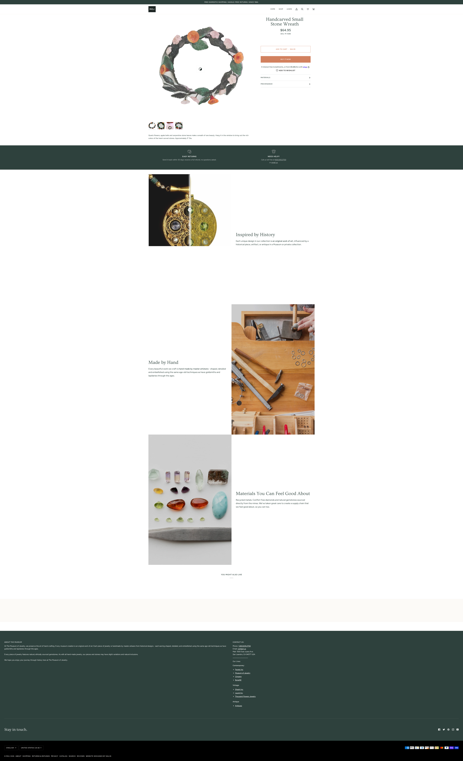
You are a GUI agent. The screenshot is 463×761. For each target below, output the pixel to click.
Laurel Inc (239, 693)
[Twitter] (444, 729)
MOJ (8, 756)
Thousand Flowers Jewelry (245, 696)
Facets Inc (239, 669)
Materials (265, 77)
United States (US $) (30, 748)
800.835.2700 (280, 160)
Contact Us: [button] (238, 642)
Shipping (27, 756)
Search (72, 756)
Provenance (267, 84)
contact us (242, 649)
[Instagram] (453, 729)
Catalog (63, 756)
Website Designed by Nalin (98, 756)
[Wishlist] (308, 9)
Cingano (238, 676)
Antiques (238, 706)
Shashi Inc (239, 689)
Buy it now (286, 59)
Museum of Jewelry (242, 673)
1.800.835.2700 (244, 646)
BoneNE (238, 680)
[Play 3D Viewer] (200, 69)
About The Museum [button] (13, 642)
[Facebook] (439, 729)
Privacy (54, 756)
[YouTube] (457, 729)
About (18, 756)
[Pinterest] (448, 729)
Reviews (81, 756)
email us (274, 162)
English (10, 748)
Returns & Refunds (41, 756)
